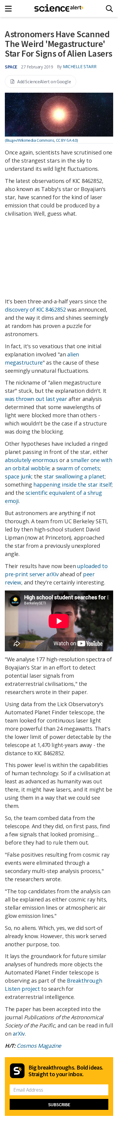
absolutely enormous (31, 460)
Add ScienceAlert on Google (44, 81)
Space (11, 67)
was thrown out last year (36, 398)
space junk (18, 476)
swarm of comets (78, 468)
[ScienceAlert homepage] (59, 8)
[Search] (109, 8)
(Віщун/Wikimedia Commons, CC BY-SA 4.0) (41, 140)
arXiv (19, 1033)
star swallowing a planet (74, 476)
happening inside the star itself (72, 484)
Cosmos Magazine (39, 1045)
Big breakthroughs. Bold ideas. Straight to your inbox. (65, 1070)
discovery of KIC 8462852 (35, 309)
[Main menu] (10, 8)
